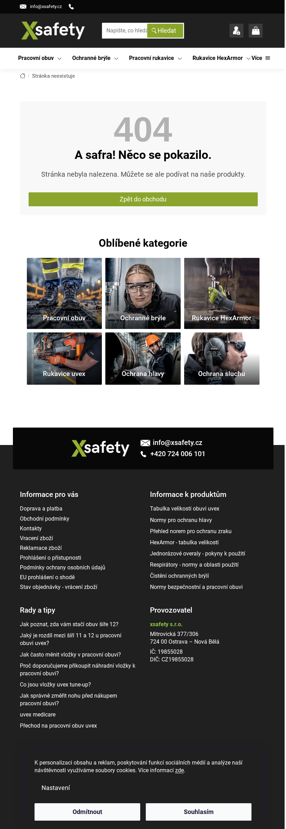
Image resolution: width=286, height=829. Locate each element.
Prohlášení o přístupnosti (50, 557)
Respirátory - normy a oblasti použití (194, 564)
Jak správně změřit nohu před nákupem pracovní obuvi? (68, 699)
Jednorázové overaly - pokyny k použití (197, 553)
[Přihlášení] (236, 31)
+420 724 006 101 (177, 454)
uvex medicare (37, 714)
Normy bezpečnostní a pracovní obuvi (196, 587)
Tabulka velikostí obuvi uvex (184, 508)
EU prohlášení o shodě (47, 577)
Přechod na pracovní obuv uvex (58, 725)
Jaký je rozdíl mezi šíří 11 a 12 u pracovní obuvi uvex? (70, 639)
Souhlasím (199, 811)
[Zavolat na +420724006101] (74, 6)
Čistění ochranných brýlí (179, 576)
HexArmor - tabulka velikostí (184, 542)
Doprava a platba (41, 508)
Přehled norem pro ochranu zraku (191, 531)
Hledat (167, 30)
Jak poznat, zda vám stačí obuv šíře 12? (69, 624)
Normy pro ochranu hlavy (181, 520)
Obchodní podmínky (44, 518)
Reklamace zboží (41, 548)
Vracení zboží (36, 538)
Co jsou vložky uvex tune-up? (55, 684)
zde (179, 770)
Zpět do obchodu (143, 199)
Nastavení (56, 787)
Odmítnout (87, 811)
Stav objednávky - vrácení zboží (58, 587)
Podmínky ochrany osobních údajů (62, 567)
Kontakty (31, 528)
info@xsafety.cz (177, 442)
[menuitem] (40, 58)
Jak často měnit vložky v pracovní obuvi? (70, 654)
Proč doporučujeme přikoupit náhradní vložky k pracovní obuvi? (77, 669)
